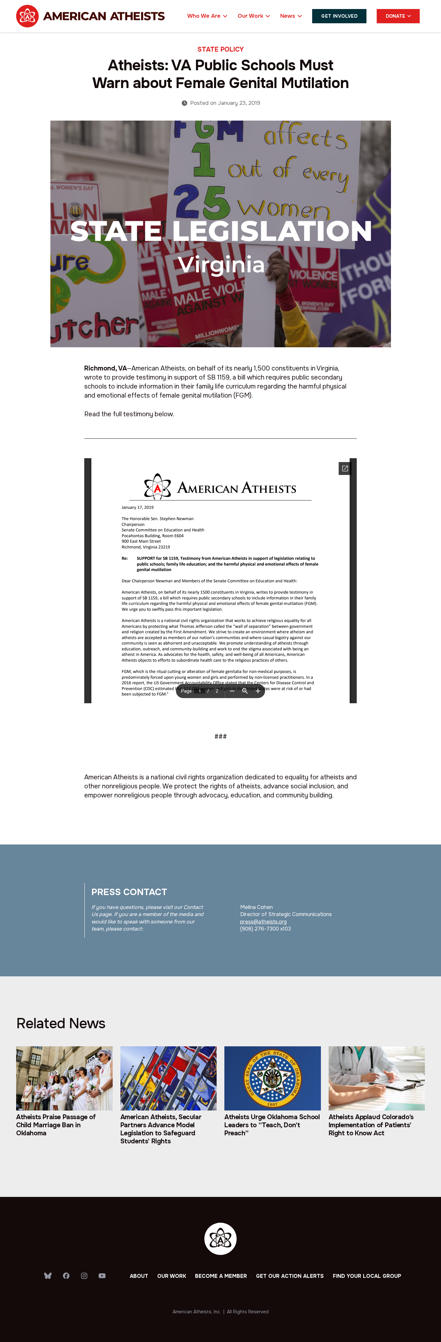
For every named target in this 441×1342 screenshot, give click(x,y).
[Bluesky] (48, 1276)
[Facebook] (66, 1276)
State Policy (221, 49)
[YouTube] (102, 1276)
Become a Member (221, 1276)
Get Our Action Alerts (290, 1276)
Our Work (171, 1276)
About (139, 1276)
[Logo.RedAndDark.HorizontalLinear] (90, 16)
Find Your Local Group (367, 1276)
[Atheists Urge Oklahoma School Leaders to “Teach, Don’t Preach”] (272, 1102)
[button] (224, 16)
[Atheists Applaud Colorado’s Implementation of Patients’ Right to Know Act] (377, 1102)
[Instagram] (84, 1276)
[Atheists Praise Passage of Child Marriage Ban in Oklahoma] (64, 1102)
